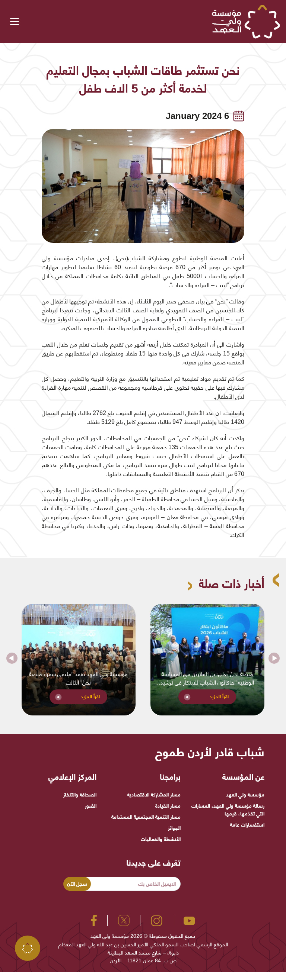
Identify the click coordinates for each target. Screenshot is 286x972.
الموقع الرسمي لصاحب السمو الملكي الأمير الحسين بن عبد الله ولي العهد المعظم (143, 944)
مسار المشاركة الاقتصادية (153, 795)
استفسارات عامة (247, 825)
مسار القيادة (167, 806)
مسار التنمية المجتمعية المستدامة (145, 817)
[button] (12, 659)
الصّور (90, 806)
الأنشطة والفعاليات (160, 839)
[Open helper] (27, 948)
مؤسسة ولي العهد (245, 795)
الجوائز (174, 828)
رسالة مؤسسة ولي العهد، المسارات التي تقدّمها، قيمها (227, 810)
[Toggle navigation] (14, 22)
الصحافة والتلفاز (79, 795)
